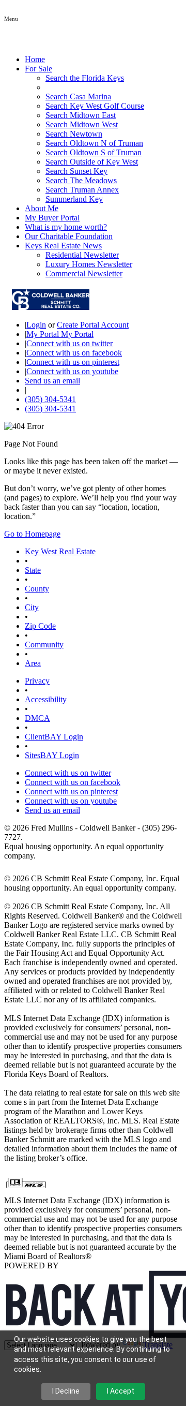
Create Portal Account (93, 324)
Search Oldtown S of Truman (93, 152)
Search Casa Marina (78, 96)
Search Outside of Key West (91, 161)
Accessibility (46, 699)
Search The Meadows (81, 180)
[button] (11, 17)
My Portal (76, 334)
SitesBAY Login (52, 755)
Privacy (37, 680)
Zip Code (40, 625)
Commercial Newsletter (83, 273)
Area (33, 663)
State (33, 570)
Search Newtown (73, 133)
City (32, 607)
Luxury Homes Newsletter (88, 264)
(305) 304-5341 (50, 399)
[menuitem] (113, 78)
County (37, 588)
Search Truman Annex (82, 189)
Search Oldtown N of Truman (94, 143)
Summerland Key (74, 199)
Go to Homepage (32, 533)
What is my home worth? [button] (66, 227)
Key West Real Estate (60, 551)
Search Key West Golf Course (94, 105)
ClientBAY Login (54, 736)
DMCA (37, 718)
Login (36, 324)
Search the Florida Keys (84, 77)
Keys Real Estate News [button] (63, 245)
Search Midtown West (81, 124)
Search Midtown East (80, 115)
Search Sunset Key (76, 171)
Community (44, 644)
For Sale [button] (38, 68)
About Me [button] (41, 208)
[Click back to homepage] (46, 307)
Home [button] (35, 59)
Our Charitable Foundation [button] (69, 236)
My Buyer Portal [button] (52, 217)
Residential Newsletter (82, 254)
